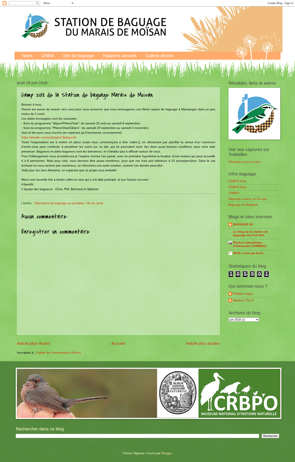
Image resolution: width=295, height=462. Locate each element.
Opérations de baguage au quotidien (59, 203)
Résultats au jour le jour (244, 162)
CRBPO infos (237, 181)
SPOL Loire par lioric (248, 253)
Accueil (118, 343)
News (27, 55)
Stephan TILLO (243, 300)
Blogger (167, 453)
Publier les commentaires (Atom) (58, 352)
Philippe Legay (243, 293)
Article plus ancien (203, 343)
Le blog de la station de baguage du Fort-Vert (250, 233)
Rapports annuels (120, 55)
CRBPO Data (237, 187)
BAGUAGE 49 (243, 224)
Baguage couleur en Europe (247, 199)
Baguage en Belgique (243, 204)
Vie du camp (94, 203)
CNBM (47, 55)
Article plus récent (33, 343)
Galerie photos (160, 55)
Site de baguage (78, 55)
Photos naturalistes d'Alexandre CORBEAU (249, 244)
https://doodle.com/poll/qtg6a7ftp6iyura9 (48, 137)
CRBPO (233, 193)
